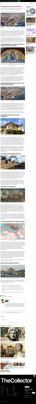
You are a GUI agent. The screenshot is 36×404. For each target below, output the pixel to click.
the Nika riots (9, 142)
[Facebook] (11, 312)
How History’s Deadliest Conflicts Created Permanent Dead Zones (16, 367)
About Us (14, 388)
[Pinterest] (34, 397)
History (31, 16)
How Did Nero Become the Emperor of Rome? (9, 358)
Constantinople (10, 30)
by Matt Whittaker (15, 368)
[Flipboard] (28, 397)
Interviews (2, 394)
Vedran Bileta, (9, 11)
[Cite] (22, 28)
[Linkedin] (10, 312)
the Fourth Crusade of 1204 (15, 205)
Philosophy (2, 392)
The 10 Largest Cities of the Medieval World (7, 296)
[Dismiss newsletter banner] (34, 0)
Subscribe (33, 392)
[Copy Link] (15, 312)
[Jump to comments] (8, 27)
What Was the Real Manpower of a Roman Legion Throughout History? (5, 371)
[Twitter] (31, 397)
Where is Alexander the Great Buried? (7, 342)
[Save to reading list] (12, 27)
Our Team (14, 392)
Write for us (14, 389)
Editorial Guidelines (15, 393)
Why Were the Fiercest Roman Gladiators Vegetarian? (21, 367)
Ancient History (7, 5)
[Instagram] (33, 397)
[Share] (17, 27)
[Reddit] (14, 312)
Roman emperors (6, 218)
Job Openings (14, 394)
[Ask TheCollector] (3, 28)
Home (1, 5)
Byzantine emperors (8, 149)
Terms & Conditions (29, 401)
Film (6, 392)
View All (23, 325)
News (7, 393)
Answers (4, 5)
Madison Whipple (28, 16)
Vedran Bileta (8, 299)
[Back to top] (34, 376)
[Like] (7, 311)
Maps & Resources (8, 394)
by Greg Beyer (20, 368)
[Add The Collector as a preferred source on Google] (27, 387)
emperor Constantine (8, 73)
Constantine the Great (18, 67)
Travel (1, 393)
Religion (7, 388)
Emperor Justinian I (20, 141)
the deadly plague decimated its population (11, 34)
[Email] (18, 312)
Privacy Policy (33, 401)
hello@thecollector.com (28, 395)
